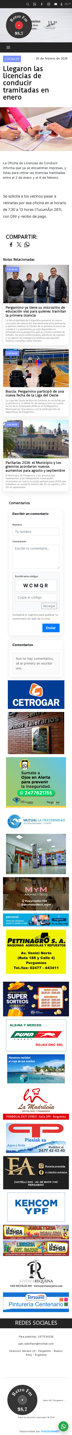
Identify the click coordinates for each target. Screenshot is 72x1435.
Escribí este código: (26, 576)
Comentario (19, 541)
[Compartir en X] (19, 244)
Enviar (51, 628)
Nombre (17, 524)
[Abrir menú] (8, 47)
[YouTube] (55, 4)
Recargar (49, 606)
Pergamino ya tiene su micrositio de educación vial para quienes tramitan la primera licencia (36, 311)
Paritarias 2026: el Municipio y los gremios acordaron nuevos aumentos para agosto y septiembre (35, 466)
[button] (27, 4)
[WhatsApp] (34, 4)
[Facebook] (41, 4)
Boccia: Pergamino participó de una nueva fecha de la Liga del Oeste (35, 393)
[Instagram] (48, 4)
